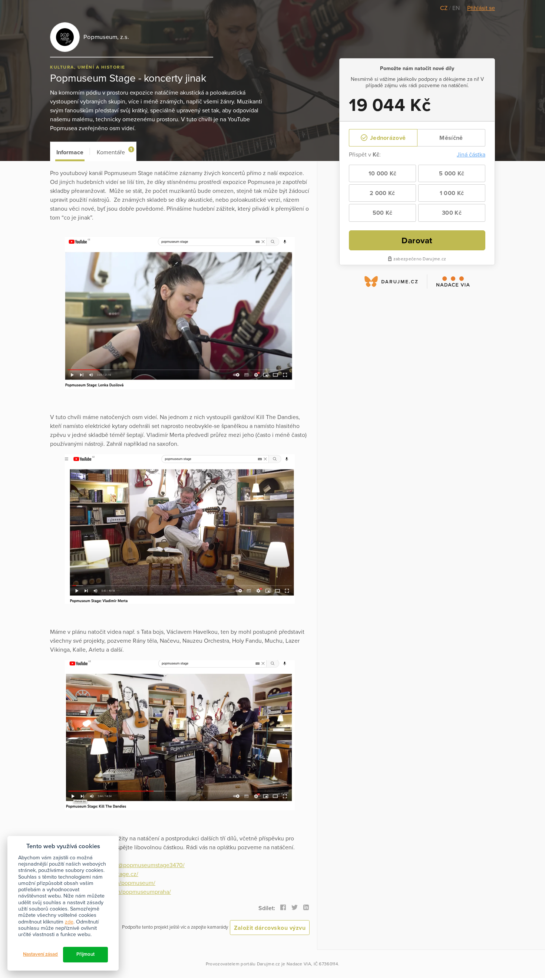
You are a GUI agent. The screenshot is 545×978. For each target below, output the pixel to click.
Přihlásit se (481, 8)
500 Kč (383, 213)
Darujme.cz (268, 964)
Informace (69, 152)
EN (456, 8)
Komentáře (114, 151)
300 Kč (452, 213)
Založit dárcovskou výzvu (269, 928)
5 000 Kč (451, 173)
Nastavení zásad (40, 954)
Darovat (417, 241)
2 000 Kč (382, 193)
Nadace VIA (299, 964)
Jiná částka (471, 154)
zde (69, 922)
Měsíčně (451, 138)
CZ (444, 8)
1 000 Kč (452, 193)
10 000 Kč (383, 173)
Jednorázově (387, 138)
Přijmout (85, 954)
